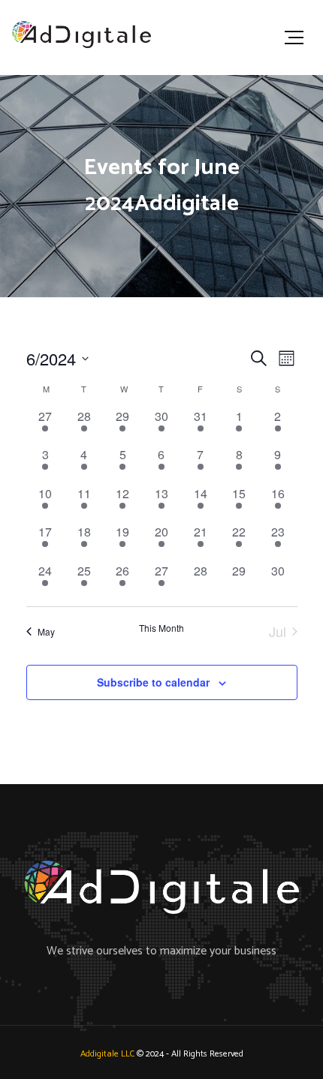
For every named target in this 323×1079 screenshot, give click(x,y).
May (46, 631)
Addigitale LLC (107, 1054)
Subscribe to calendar (153, 682)
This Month (161, 628)
